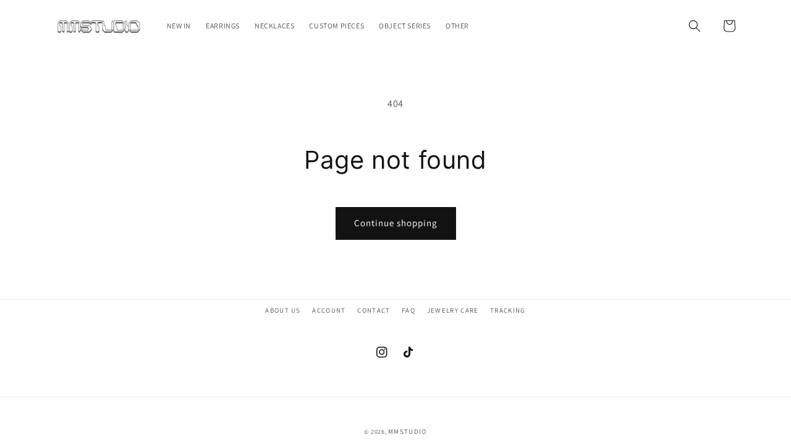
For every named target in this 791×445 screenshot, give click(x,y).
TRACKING (508, 310)
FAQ (408, 310)
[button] (694, 26)
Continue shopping (396, 223)
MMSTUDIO (407, 431)
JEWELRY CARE (453, 310)
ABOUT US (283, 310)
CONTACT (373, 310)
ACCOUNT (328, 310)
